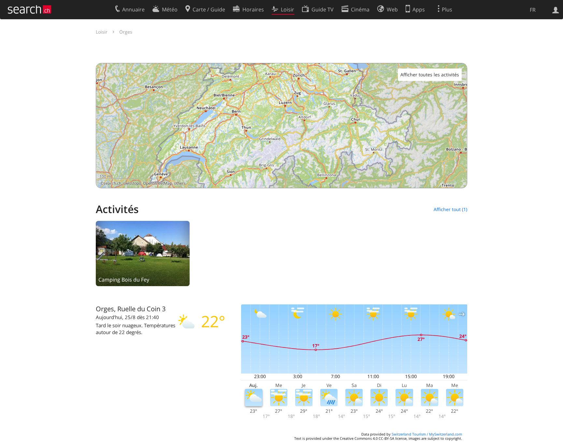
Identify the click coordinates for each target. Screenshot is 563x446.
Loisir (102, 32)
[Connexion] (555, 9)
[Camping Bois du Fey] (143, 252)
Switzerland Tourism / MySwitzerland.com (427, 434)
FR (533, 9)
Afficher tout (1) (450, 209)
